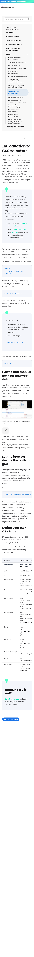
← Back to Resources (11, 719)
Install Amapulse (12, 699)
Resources (15, 138)
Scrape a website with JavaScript (13, 111)
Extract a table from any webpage (14, 106)
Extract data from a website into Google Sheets (17, 101)
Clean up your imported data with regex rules (16, 87)
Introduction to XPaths (15, 97)
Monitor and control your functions (14, 58)
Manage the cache (14, 65)
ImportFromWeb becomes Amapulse (12, 28)
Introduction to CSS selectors (13, 92)
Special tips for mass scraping (13, 72)
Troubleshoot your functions (17, 62)
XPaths (15, 232)
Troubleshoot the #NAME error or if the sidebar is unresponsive (16, 81)
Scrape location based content (13, 115)
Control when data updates (17, 68)
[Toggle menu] (13, 7)
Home (7, 138)
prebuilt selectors (19, 229)
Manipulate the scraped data (17, 76)
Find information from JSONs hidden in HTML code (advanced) (15, 121)
